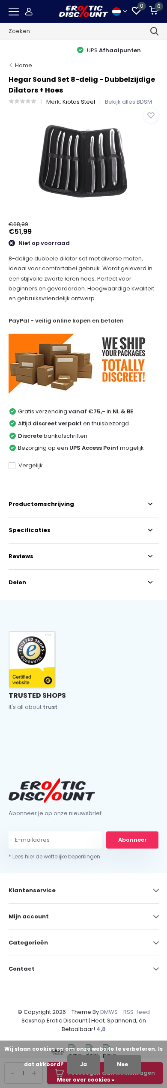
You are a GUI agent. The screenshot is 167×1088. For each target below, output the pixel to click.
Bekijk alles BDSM (128, 102)
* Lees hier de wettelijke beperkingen (54, 856)
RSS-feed (136, 1012)
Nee (122, 1064)
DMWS (109, 1012)
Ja (83, 1064)
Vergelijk (30, 465)
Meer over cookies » (85, 1079)
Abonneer (132, 840)
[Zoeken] (154, 31)
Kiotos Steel (79, 102)
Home (23, 65)
